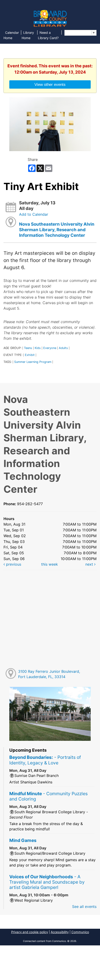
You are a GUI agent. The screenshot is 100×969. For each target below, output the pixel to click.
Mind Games (23, 840)
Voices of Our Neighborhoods (47, 882)
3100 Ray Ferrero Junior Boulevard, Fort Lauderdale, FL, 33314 (49, 674)
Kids (38, 348)
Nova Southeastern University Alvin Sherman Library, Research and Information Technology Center (56, 229)
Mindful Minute (48, 796)
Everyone (49, 348)
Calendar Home (11, 35)
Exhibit (30, 355)
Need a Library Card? (48, 35)
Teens (28, 348)
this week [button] (49, 564)
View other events (50, 84)
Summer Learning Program (32, 362)
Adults (63, 348)
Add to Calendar (33, 214)
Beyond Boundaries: (45, 759)
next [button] (89, 564)
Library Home (28, 35)
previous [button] (13, 564)
